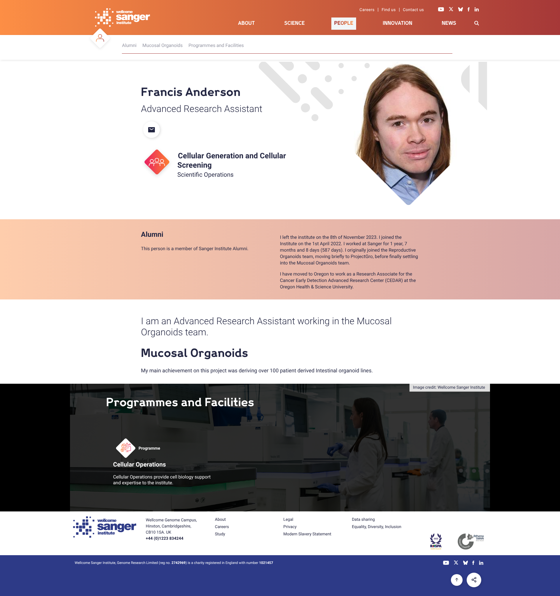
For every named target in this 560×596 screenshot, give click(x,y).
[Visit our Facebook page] (468, 10)
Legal (288, 519)
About (246, 23)
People (344, 23)
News (449, 23)
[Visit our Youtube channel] (441, 10)
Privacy (290, 527)
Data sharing (363, 519)
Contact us (413, 10)
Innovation (397, 23)
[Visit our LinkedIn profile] (477, 10)
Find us (389, 10)
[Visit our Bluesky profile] (460, 10)
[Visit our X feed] (451, 10)
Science (294, 23)
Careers (367, 10)
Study (220, 534)
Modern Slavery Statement (307, 534)
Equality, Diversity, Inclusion (376, 527)
